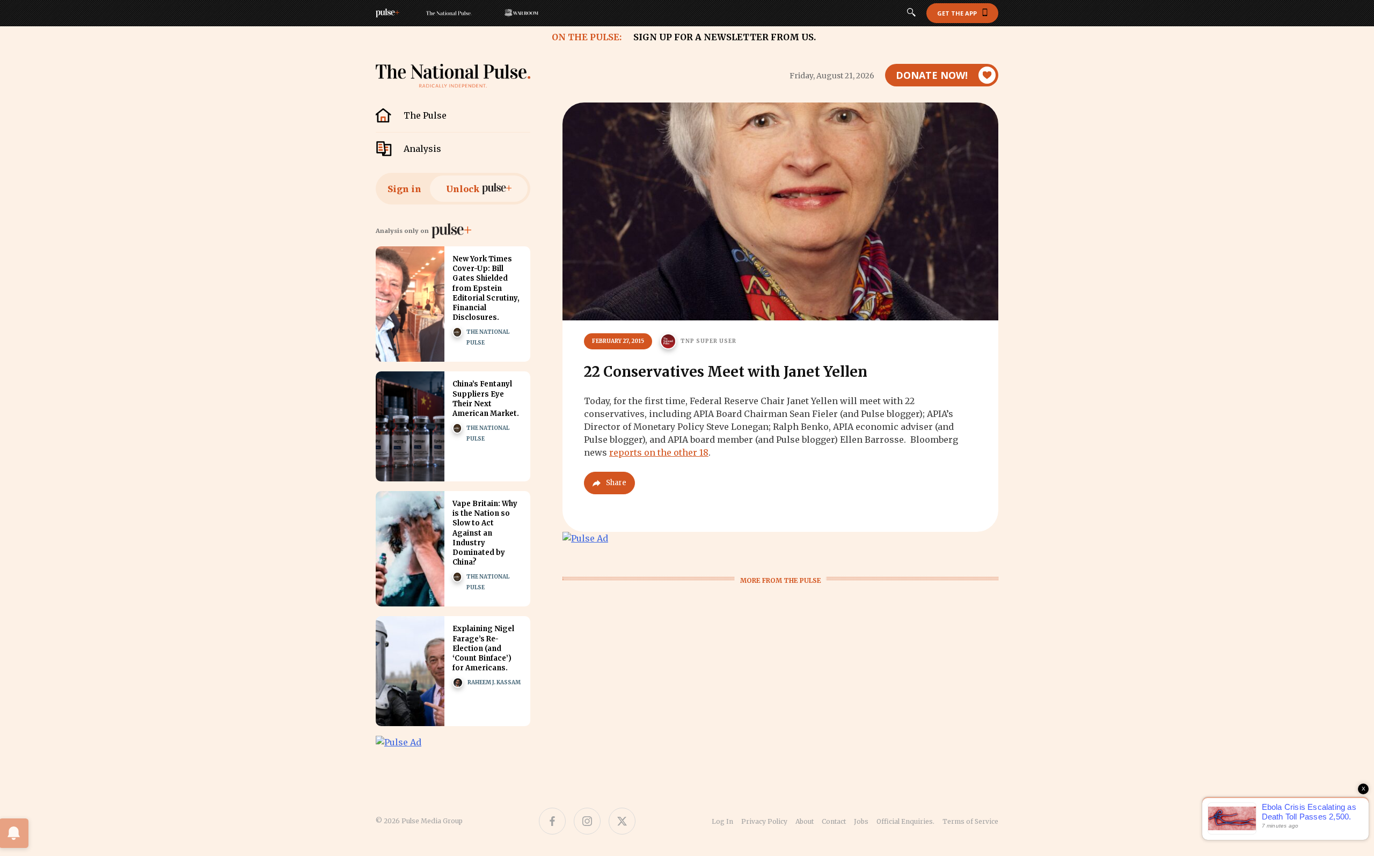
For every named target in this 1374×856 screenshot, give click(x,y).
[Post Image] (410, 304)
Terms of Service (970, 821)
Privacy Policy (764, 821)
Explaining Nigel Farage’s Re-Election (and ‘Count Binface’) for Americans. (483, 648)
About (804, 821)
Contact (834, 821)
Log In (722, 821)
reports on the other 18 (658, 452)
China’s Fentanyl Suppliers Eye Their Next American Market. (485, 398)
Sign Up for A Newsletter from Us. (724, 37)
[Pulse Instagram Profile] (587, 821)
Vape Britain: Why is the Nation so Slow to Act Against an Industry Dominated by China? (484, 533)
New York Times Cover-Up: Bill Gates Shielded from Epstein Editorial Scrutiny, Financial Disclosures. (486, 288)
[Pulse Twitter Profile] (622, 821)
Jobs (861, 821)
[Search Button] (911, 13)
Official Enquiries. (905, 821)
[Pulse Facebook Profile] (552, 821)
